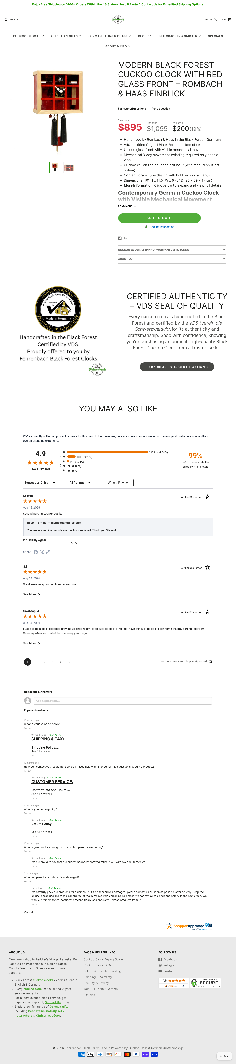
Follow (27, 728)
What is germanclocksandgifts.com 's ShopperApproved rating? (63, 847)
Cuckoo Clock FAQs (97, 965)
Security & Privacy (96, 983)
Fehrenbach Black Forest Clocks (87, 1048)
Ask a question (161, 108)
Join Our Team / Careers (101, 989)
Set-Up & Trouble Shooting (102, 971)
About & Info (116, 46)
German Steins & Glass (107, 36)
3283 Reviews (44, 469)
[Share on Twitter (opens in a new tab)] (42, 552)
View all (28, 912)
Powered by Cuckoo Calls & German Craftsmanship (147, 1048)
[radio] (118, 451)
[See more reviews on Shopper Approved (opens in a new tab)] (48, 552)
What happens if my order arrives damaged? (51, 877)
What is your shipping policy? (42, 723)
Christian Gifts (64, 36)
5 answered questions (132, 108)
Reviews (89, 995)
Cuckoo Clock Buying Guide (103, 959)
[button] (32, 755)
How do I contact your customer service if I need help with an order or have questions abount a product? (89, 766)
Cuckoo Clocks (27, 36)
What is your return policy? (40, 809)
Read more (125, 206)
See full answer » (41, 751)
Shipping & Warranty (98, 977)
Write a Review (118, 482)
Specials (215, 36)
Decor (143, 36)
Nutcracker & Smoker (178, 36)
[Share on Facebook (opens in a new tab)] (36, 552)
